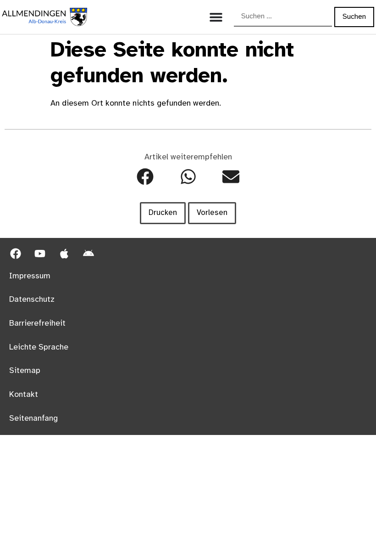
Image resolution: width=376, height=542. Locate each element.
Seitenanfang (33, 418)
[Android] (88, 254)
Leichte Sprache (38, 347)
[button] (145, 177)
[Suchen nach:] (283, 17)
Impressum (29, 276)
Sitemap (24, 371)
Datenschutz (32, 299)
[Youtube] (40, 254)
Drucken (163, 213)
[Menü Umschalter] (216, 17)
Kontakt (23, 394)
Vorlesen (212, 213)
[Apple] (64, 254)
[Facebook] (16, 254)
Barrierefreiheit (37, 323)
